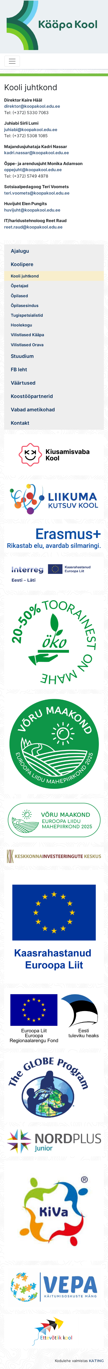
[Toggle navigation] (12, 61)
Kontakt (20, 423)
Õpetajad (19, 285)
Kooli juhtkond (25, 276)
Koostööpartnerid (32, 396)
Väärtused (23, 383)
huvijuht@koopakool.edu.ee (32, 210)
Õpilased (19, 295)
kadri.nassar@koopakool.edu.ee (36, 152)
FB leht (19, 369)
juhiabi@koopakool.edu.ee (30, 129)
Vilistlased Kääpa (27, 334)
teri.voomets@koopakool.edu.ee (37, 193)
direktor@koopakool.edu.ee (32, 106)
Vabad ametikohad (33, 409)
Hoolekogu (21, 325)
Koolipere (22, 264)
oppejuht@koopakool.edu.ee (33, 169)
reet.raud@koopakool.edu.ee (33, 227)
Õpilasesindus (24, 305)
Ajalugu (20, 251)
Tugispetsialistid (27, 315)
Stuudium (22, 356)
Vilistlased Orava (27, 344)
